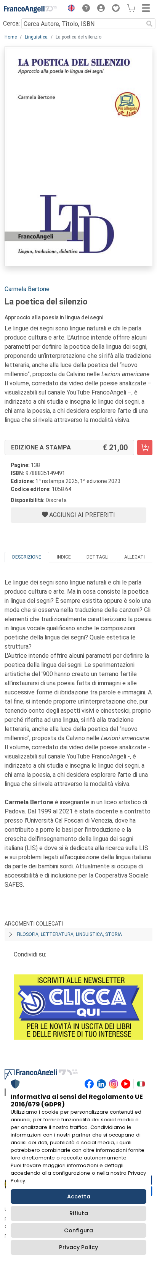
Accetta (78, 1196)
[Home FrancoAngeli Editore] (30, 9)
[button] (69, 9)
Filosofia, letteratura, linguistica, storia (69, 934)
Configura (78, 1230)
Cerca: (11, 23)
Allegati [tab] (134, 557)
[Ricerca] (149, 23)
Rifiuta (78, 1213)
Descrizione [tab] (26, 557)
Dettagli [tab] (98, 557)
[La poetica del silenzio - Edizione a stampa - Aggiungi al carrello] (144, 447)
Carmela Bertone (27, 289)
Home (11, 37)
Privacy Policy (78, 1247)
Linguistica (36, 37)
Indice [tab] (64, 557)
